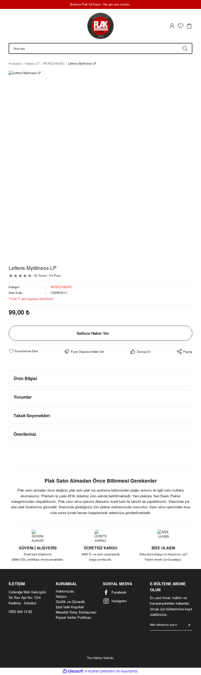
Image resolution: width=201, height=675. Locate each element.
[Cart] (189, 26)
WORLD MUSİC (61, 287)
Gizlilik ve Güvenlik (70, 602)
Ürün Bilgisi (25, 378)
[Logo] (100, 26)
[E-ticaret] (100, 671)
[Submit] (189, 625)
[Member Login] (172, 26)
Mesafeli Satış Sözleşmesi (76, 612)
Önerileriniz (25, 434)
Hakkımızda (65, 591)
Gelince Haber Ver (93, 333)
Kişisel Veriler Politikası (73, 617)
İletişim (61, 596)
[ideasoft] (73, 671)
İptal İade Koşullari (70, 607)
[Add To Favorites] (23, 351)
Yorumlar (23, 397)
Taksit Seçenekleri (32, 415)
